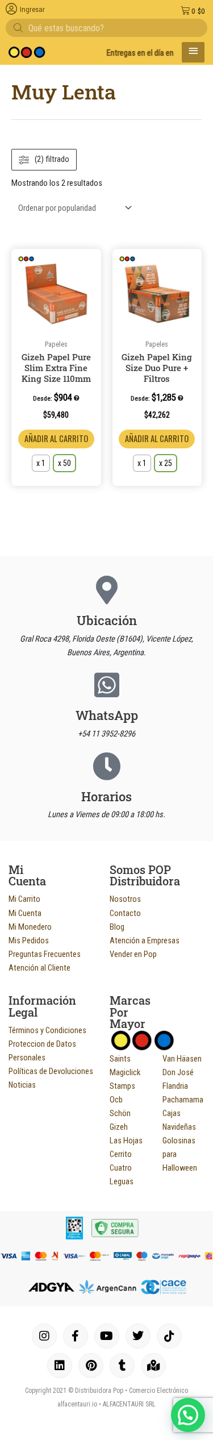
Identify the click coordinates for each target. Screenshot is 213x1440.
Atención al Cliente (39, 968)
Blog (117, 927)
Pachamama (182, 1099)
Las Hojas (126, 1140)
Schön (120, 1113)
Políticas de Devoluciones (51, 1071)
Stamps (122, 1086)
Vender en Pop (133, 954)
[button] (90, 261)
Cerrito (121, 1154)
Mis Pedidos (29, 940)
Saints (120, 1059)
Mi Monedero (30, 927)
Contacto (125, 913)
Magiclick (125, 1072)
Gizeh (119, 1127)
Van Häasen (182, 1059)
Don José (178, 1072)
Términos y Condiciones (47, 1030)
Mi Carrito (24, 899)
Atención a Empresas (144, 940)
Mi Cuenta (25, 913)
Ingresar (32, 9)
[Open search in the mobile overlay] (106, 28)
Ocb (116, 1099)
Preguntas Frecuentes (45, 954)
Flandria (175, 1086)
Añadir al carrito (56, 438)
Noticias (22, 1085)
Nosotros (125, 899)
